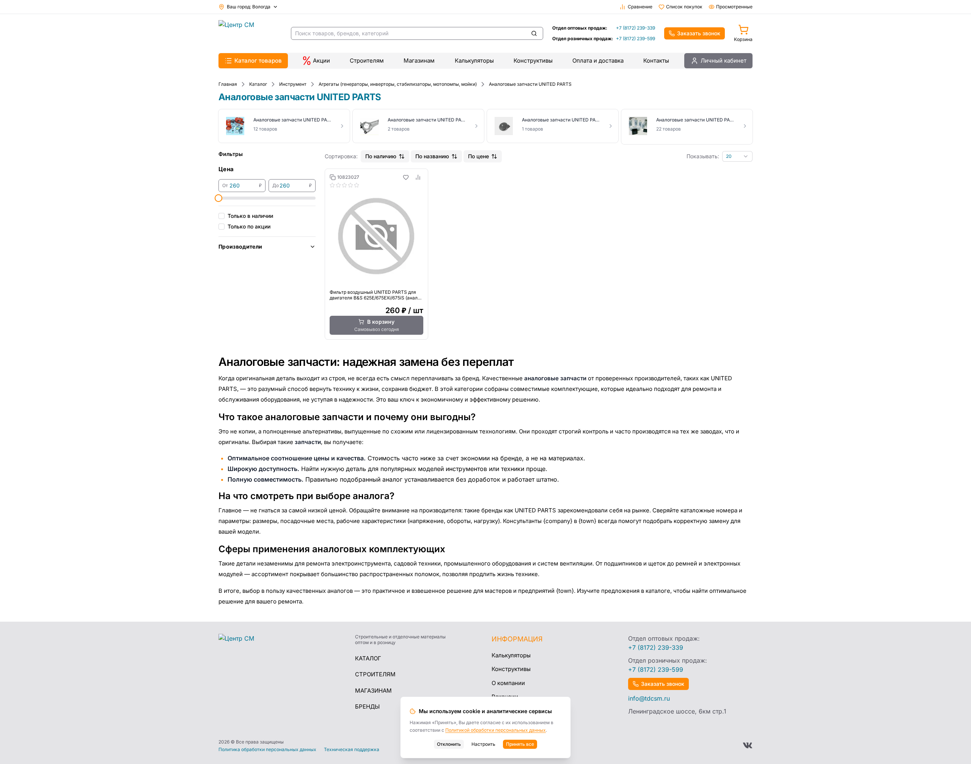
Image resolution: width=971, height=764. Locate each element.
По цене (478, 156)
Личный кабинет (723, 60)
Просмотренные (734, 6)
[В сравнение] (418, 177)
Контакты (656, 60)
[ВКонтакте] (748, 745)
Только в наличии (250, 216)
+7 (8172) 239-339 (635, 28)
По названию (432, 156)
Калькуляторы (474, 60)
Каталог (368, 658)
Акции (321, 60)
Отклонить (449, 744)
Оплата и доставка (598, 60)
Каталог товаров (258, 60)
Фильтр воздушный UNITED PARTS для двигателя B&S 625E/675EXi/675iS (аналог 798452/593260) (376, 295)
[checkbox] (221, 216)
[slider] (218, 198)
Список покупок (684, 6)
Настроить (483, 744)
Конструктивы (533, 60)
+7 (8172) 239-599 (635, 38)
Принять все (520, 744)
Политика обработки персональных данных (267, 749)
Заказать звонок (698, 33)
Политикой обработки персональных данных (495, 730)
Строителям (367, 60)
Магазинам (419, 60)
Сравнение (640, 6)
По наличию (380, 156)
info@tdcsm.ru (649, 698)
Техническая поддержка (351, 749)
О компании (508, 683)
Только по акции (249, 226)
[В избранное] (406, 177)
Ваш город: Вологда (248, 6)
